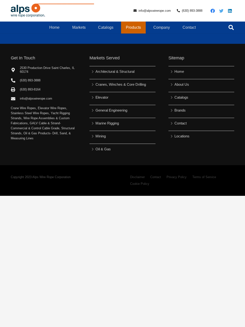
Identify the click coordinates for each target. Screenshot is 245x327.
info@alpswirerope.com (155, 10)
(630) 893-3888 (192, 10)
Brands (180, 110)
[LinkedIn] (230, 10)
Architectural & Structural (114, 71)
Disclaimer (137, 177)
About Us (181, 84)
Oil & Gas (103, 149)
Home (179, 71)
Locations (181, 136)
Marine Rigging (107, 123)
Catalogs (181, 97)
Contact (180, 123)
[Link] (52, 11)
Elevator (101, 97)
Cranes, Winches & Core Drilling (120, 84)
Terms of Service (204, 177)
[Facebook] (212, 10)
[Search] (231, 28)
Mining (100, 136)
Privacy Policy (177, 177)
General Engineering (111, 110)
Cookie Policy (139, 184)
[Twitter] (221, 10)
